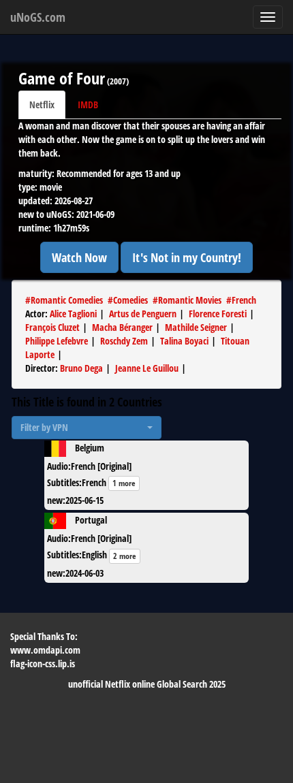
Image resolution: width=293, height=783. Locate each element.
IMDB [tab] (88, 104)
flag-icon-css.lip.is (42, 663)
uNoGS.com (37, 17)
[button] (86, 427)
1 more (124, 483)
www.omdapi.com (45, 649)
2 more (124, 556)
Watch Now (79, 257)
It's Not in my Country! (186, 257)
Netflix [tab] (42, 104)
